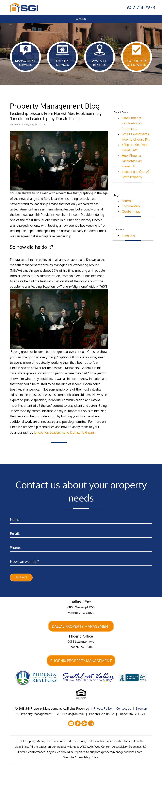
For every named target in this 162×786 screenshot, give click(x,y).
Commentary (131, 206)
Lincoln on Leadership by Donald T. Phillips (64, 432)
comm (126, 201)
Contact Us (123, 708)
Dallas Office (81, 602)
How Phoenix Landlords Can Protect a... (132, 123)
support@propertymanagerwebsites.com (116, 752)
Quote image (131, 211)
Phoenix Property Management (81, 660)
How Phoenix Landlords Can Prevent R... (132, 161)
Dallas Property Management (81, 626)
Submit (21, 578)
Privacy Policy (103, 708)
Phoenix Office (81, 636)
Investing (128, 235)
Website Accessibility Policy (81, 757)
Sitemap (141, 708)
